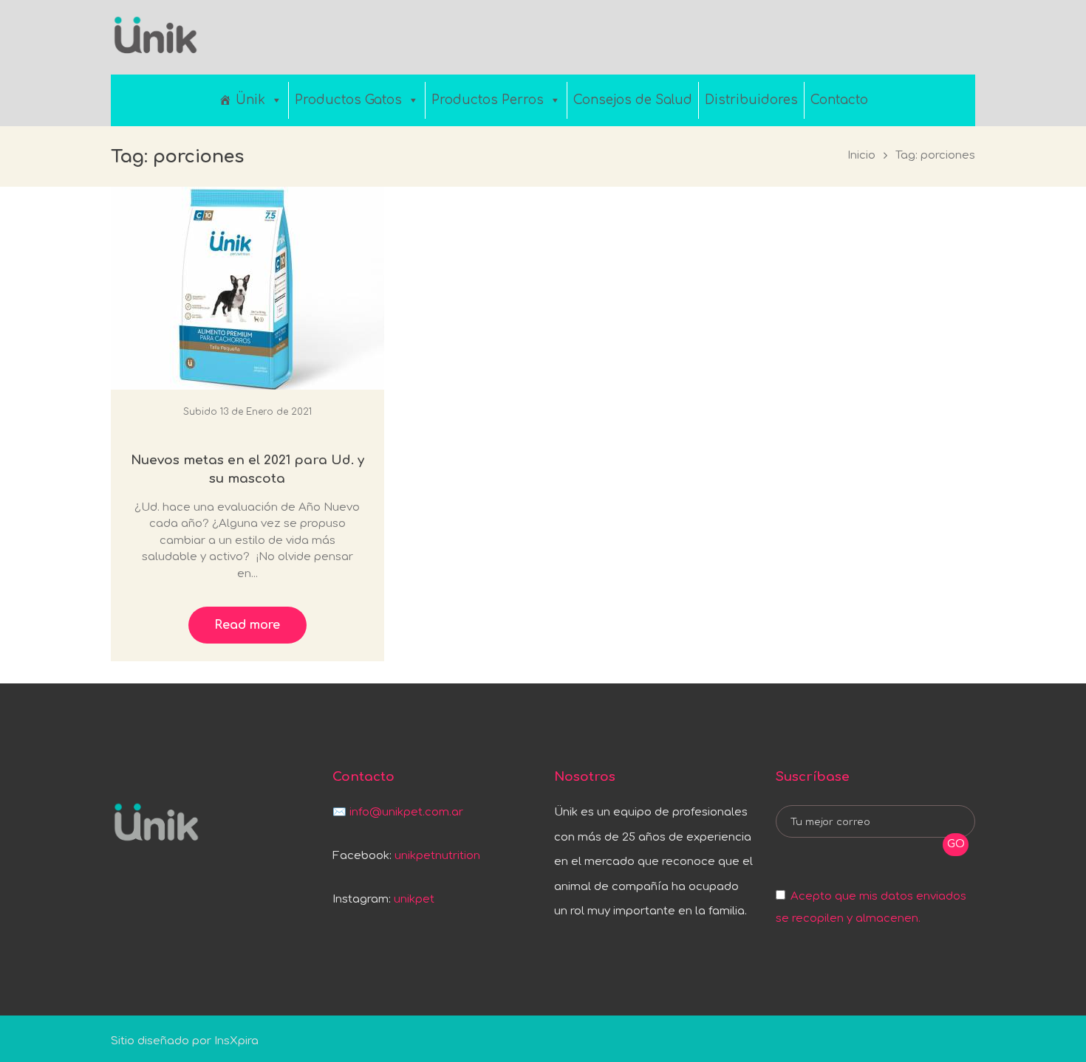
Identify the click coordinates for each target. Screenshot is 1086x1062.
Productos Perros (487, 100)
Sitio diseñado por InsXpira (185, 1041)
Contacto (839, 100)
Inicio (861, 155)
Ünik (250, 100)
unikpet (414, 899)
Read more (247, 625)
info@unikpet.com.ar (406, 812)
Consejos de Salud (632, 100)
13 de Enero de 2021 (266, 412)
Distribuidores (751, 100)
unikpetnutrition (437, 855)
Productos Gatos (348, 100)
